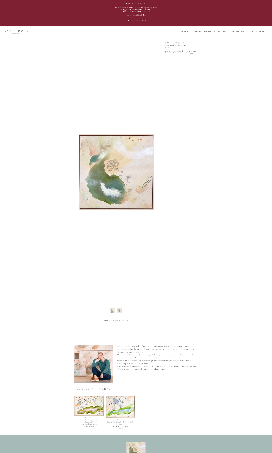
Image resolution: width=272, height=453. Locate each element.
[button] (186, 32)
